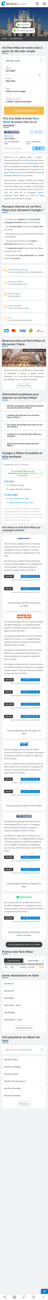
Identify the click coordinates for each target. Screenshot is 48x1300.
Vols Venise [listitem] (9, 991)
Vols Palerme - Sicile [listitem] (13, 1019)
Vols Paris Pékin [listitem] (11, 1059)
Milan (32, 160)
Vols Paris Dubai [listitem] (11, 1074)
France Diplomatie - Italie (19, 499)
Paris (28, 160)
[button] (23, 24)
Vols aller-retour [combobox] (13, 61)
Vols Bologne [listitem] (9, 1012)
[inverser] (39, 74)
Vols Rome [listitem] (8, 983)
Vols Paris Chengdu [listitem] (12, 1067)
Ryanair (41, 192)
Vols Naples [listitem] (9, 998)
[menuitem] (13, 3)
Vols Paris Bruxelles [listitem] (12, 1088)
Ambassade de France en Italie (21, 503)
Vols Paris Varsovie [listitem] (12, 1095)
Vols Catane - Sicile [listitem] (12, 1005)
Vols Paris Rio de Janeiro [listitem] (14, 1081)
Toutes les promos (13, 961)
